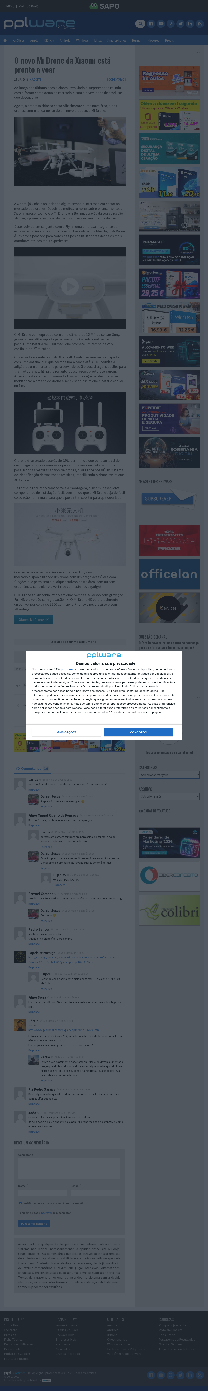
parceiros (67, 669)
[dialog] (104, 695)
